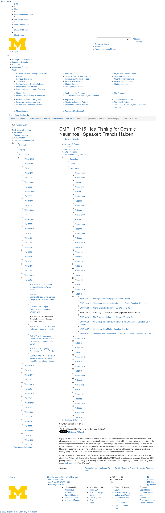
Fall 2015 (70, 118)
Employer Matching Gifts (75, 111)
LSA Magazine (95, 497)
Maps (92, 502)
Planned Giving (22, 111)
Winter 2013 (29, 256)
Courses (118, 489)
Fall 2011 (28, 242)
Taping (22, 149)
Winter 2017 (29, 375)
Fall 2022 (28, 426)
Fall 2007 (28, 205)
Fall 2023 (28, 435)
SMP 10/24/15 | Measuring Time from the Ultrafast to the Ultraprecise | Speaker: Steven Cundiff (42, 340)
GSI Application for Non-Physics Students (82, 95)
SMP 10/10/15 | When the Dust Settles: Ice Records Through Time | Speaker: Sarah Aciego (42, 358)
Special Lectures (21, 135)
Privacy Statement (147, 500)
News (92, 495)
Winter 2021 (29, 412)
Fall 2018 (28, 388)
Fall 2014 (28, 270)
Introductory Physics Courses (77, 78)
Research (16, 64)
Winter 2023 (29, 430)
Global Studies (121, 502)
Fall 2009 (28, 224)
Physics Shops (71, 99)
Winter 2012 (29, 247)
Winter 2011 (29, 238)
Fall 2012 (28, 252)
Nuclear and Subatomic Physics (29, 104)
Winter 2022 (29, 421)
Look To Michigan (21, 24)
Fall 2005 (28, 186)
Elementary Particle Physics (76, 104)
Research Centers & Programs (28, 99)
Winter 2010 (29, 228)
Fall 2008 (28, 214)
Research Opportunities (123, 81)
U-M (16, 4)
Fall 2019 (28, 398)
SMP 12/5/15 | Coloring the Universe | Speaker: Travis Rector (41, 287)
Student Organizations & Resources (30, 95)
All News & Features (22, 130)
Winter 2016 (29, 365)
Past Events (58, 118)
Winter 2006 (29, 191)
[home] (28, 115)
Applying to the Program (75, 93)
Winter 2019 (29, 393)
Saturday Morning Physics (105, 49)
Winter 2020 (29, 402)
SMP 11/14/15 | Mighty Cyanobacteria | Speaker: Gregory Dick (40, 309)
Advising (68, 73)
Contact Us (144, 497)
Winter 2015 (29, 275)
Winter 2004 (29, 173)
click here (68, 463)
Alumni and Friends (20, 67)
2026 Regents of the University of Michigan (19, 511)
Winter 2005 (29, 182)
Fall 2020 (28, 407)
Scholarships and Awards (26, 86)
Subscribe (23, 145)
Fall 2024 (28, 444)
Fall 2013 (28, 261)
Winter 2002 (29, 159)
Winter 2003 (29, 163)
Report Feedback (147, 502)
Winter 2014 (29, 266)
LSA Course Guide (21, 29)
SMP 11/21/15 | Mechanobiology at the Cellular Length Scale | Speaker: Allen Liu (42, 298)
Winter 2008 (29, 210)
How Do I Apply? (96, 492)
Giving (14, 69)
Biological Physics (121, 102)
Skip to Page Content (17, 115)
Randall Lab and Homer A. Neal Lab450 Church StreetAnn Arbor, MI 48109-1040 (63, 479)
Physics (12, 477)
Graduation (20, 81)
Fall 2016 (28, 370)
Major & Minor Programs (124, 78)
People (15, 51)
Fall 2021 (28, 416)
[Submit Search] (128, 39)
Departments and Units (23, 14)
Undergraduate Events (74, 86)
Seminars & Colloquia (23, 447)
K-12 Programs (20, 137)
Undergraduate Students (22, 59)
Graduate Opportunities (123, 99)
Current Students (71, 495)
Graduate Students (20, 62)
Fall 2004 (28, 177)
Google (73, 432)
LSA (16, 9)
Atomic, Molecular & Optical (76, 102)
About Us (136, 38)
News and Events (102, 44)
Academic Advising (122, 492)
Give (91, 500)
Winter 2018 (29, 384)
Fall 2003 (28, 168)
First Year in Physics (122, 76)
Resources (99, 46)
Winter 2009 (29, 219)
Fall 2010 (28, 233)
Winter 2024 (29, 440)
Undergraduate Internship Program (30, 89)
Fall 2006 (28, 196)
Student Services (121, 84)
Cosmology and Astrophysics (28, 102)
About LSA (94, 489)
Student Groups (71, 84)
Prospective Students (73, 81)
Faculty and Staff (71, 497)
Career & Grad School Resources (78, 76)
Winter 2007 (29, 200)
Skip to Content (6, 1)
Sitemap (114, 482)
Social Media (145, 489)
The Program (119, 93)
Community (137, 41)
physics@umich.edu (57, 484)
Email (81, 432)
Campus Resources (24, 78)
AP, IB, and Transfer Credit (125, 73)
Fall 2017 (28, 379)
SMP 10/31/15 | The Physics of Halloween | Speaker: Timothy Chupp (42, 329)
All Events (18, 132)
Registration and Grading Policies (29, 84)
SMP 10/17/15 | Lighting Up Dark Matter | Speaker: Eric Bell (42, 349)
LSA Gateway (19, 35)
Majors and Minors (21, 19)
